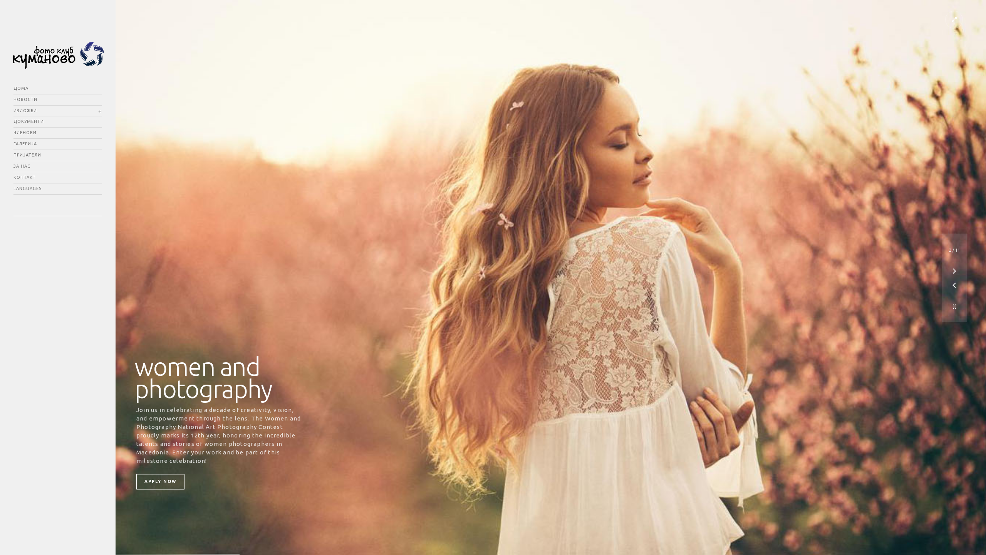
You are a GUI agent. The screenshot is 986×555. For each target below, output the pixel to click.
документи (28, 121)
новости (25, 99)
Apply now (160, 481)
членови (25, 132)
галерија (25, 143)
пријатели (27, 155)
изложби (25, 110)
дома (21, 88)
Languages (27, 188)
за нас (21, 166)
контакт (24, 177)
